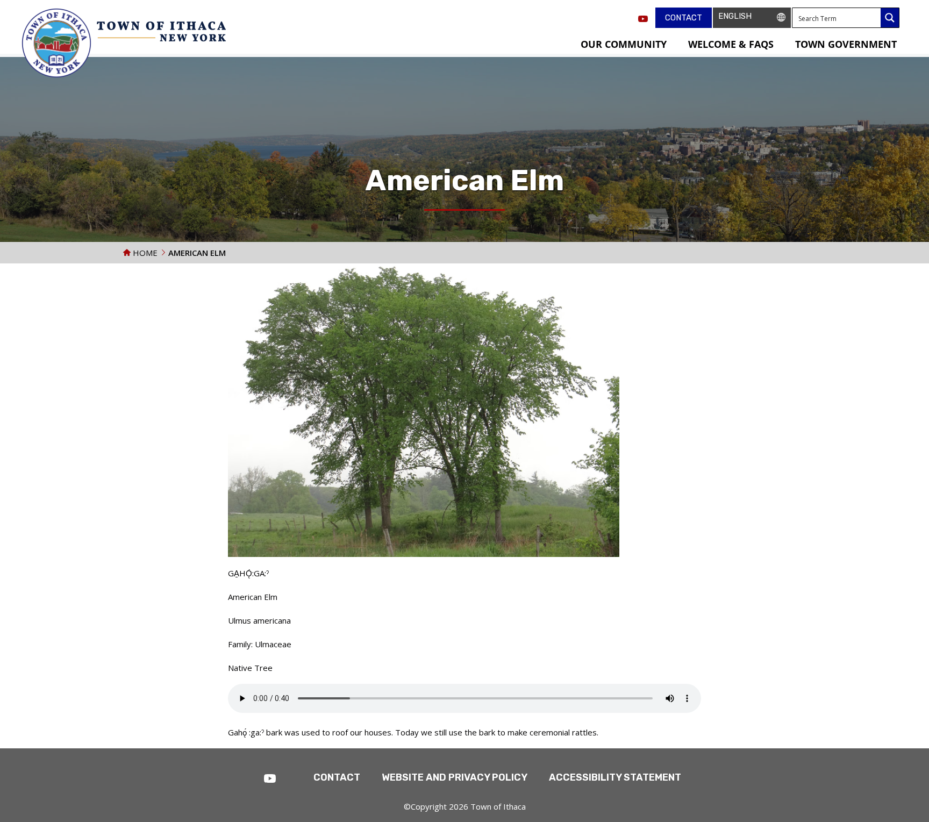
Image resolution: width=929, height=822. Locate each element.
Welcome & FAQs (731, 44)
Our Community (624, 44)
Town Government (846, 44)
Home (144, 252)
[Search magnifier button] (890, 17)
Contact (683, 18)
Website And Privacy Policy (454, 777)
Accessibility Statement (615, 777)
